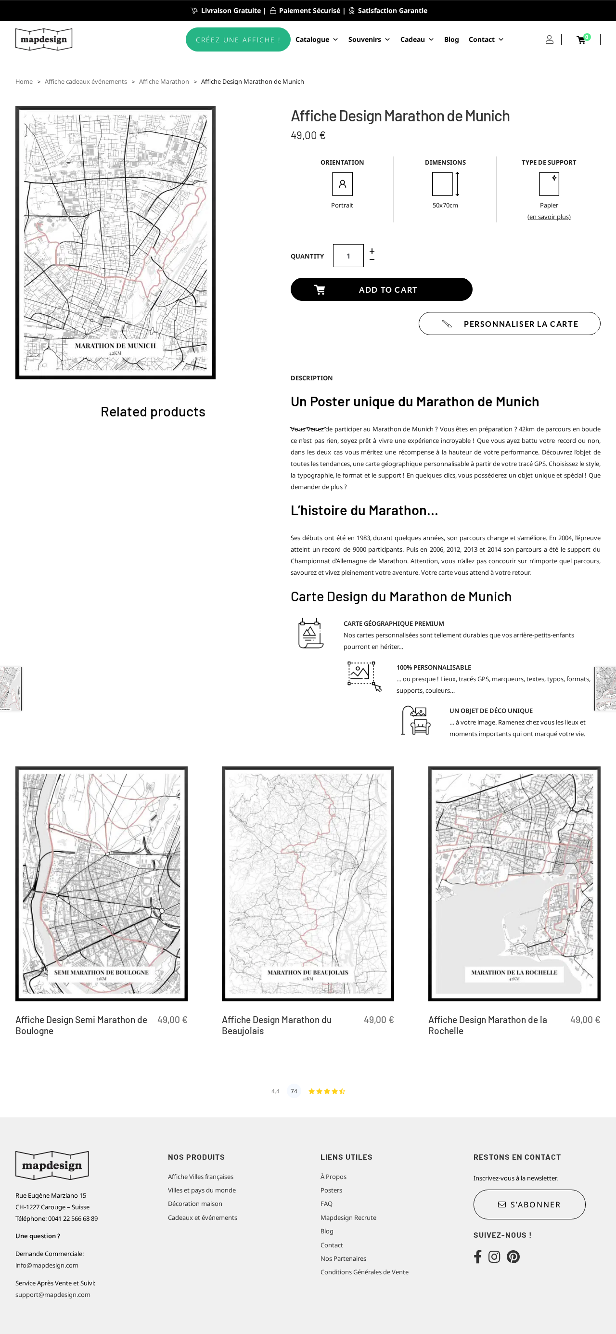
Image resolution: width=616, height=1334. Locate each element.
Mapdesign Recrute (348, 1217)
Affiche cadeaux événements (86, 81)
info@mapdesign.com (46, 1265)
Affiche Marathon (164, 81)
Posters (331, 1190)
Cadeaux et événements (202, 1217)
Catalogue (312, 39)
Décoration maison (195, 1203)
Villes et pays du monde (202, 1190)
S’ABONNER (536, 1204)
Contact (482, 39)
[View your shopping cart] (581, 40)
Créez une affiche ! (238, 39)
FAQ (327, 1203)
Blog (451, 39)
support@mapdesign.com (52, 1294)
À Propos (333, 1176)
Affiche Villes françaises (200, 1176)
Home (24, 81)
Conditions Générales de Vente (365, 1272)
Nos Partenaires (343, 1258)
